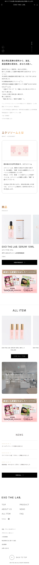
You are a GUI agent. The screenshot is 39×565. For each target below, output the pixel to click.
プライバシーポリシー (8, 532)
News (22, 509)
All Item (6, 514)
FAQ (22, 514)
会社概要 (4, 544)
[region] (19, 28)
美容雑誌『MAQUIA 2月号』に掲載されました (16, 464)
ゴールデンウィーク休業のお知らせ (12, 446)
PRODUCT (24, 504)
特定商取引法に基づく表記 (9, 540)
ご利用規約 (5, 536)
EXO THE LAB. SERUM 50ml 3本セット (13, 347)
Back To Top (21, 557)
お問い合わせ (5, 548)
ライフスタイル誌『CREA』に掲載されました (15, 455)
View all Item (19, 356)
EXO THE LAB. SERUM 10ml (18, 247)
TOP (4, 504)
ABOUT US (7, 509)
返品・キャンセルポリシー (9, 529)
